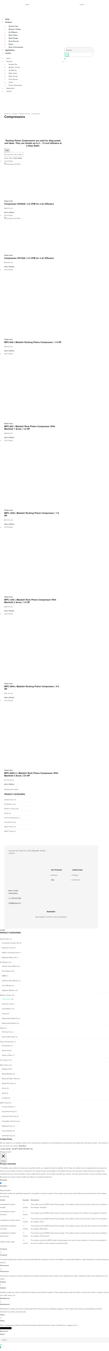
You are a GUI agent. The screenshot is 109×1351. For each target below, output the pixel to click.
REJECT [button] (21, 1149)
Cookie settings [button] (6, 1149)
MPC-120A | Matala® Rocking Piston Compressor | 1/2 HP (31, 514)
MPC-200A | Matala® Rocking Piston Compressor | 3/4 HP (31, 687)
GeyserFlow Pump (8, 1111)
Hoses (11, 44)
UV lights (5, 1098)
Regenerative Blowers (9, 1023)
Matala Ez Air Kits (8, 948)
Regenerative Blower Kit (10, 1018)
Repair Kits (5, 1050)
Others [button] (2, 1315)
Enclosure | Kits (7, 1004)
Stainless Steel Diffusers (10, 980)
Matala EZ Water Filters (10, 1078)
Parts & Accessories (16, 47)
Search (2, 1334)
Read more (8, 201)
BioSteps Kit (6, 1069)
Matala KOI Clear (7, 1083)
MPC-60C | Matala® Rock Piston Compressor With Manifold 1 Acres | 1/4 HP (29, 427)
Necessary (3, 1186)
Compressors (6, 999)
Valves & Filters (7, 1055)
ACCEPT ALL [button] (28, 1149)
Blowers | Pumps (15, 29)
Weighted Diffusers (8, 990)
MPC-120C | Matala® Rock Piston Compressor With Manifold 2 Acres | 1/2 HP (30, 601)
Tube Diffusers (7, 985)
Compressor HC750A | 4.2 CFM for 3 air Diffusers (29, 258)
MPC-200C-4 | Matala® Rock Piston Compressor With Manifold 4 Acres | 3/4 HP (31, 774)
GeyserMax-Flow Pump (10, 1121)
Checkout (54, 875)
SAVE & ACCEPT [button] (5, 1328)
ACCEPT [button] (15, 1149)
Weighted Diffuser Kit (9, 957)
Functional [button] (3, 1249)
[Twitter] (49, 921)
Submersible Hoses (8, 1037)
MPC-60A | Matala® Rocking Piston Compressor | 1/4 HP (32, 342)
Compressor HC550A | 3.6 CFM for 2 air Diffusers (29, 203)
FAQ (52, 880)
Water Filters (13, 35)
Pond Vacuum (14, 41)
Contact (8, 53)
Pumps (4, 1013)
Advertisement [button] (5, 1298)
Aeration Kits (13, 26)
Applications (10, 50)
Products (8, 22)
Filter (7, 150)
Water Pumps (13, 38)
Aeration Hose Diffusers (10, 966)
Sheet (4, 1093)
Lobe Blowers (6, 1009)
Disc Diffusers (6, 971)
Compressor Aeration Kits (10, 943)
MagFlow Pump (7, 1126)
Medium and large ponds (10, 952)
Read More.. (23, 1146)
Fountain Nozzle (7, 1107)
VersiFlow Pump (7, 1135)
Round (4, 1088)
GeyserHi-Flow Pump (9, 1116)
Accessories (6, 1046)
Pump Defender (7, 1131)
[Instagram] (52, 921)
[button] (15, 903)
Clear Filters (18, 158)
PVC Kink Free (7, 1032)
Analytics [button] (3, 1282)
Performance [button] (4, 1265)
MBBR (4, 976)
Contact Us (76, 880)
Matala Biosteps (7, 1074)
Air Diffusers (13, 32)
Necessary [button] (3, 1180)
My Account (4, 1331)
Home (7, 19)
